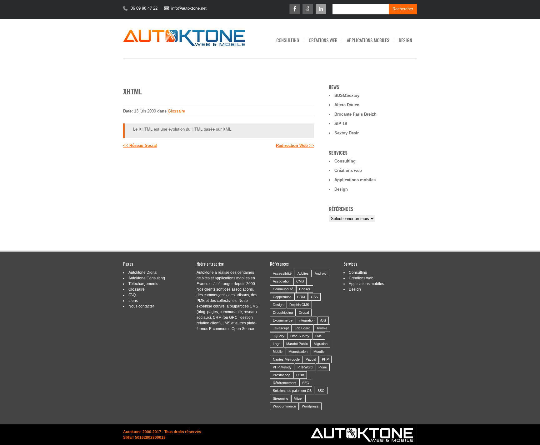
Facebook (294, 9)
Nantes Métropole (286, 359)
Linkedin (321, 9)
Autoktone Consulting (146, 278)
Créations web (323, 40)
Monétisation (298, 351)
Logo (276, 344)
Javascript (281, 328)
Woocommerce (284, 406)
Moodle (318, 351)
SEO (305, 383)
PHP (325, 359)
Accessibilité (282, 273)
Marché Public (297, 344)
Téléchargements (143, 284)
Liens (133, 300)
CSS (314, 297)
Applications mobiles (368, 40)
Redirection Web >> (295, 145)
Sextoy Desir (346, 133)
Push (300, 375)
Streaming (280, 398)
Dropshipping (283, 312)
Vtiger (298, 398)
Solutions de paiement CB (292, 390)
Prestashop (281, 375)
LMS (318, 336)
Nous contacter (141, 306)
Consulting (287, 40)
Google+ (307, 9)
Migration (321, 344)
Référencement (284, 383)
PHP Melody (282, 367)
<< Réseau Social (140, 145)
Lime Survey (299, 336)
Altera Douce (346, 104)
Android (320, 273)
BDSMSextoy (346, 95)
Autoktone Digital (143, 272)
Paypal (311, 359)
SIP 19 (340, 123)
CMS (300, 281)
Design (405, 40)
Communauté (283, 289)
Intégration (306, 320)
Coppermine (282, 297)
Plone (322, 367)
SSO (321, 390)
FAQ (132, 295)
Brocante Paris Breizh (355, 114)
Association (281, 281)
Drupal (304, 312)
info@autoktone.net (189, 8)
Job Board (302, 328)
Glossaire (176, 111)
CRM (301, 297)
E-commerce (282, 320)
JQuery (278, 336)
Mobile (277, 351)
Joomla (321, 328)
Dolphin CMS (299, 305)
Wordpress (310, 406)
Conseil (304, 289)
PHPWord (305, 367)
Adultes (303, 273)
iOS (323, 320)
